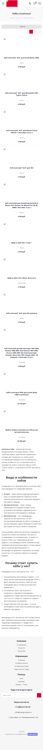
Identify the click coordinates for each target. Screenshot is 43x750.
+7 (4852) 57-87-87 (22, 707)
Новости (21, 648)
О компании (21, 645)
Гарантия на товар (21, 669)
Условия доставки (21, 666)
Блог (21, 678)
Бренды (21, 681)
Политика (21, 651)
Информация (21, 656)
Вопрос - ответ (21, 684)
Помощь (21, 660)
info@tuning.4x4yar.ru (23, 712)
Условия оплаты (21, 663)
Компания (21, 641)
